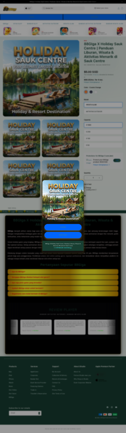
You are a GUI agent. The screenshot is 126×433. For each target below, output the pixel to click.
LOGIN (63, 227)
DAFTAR (63, 235)
